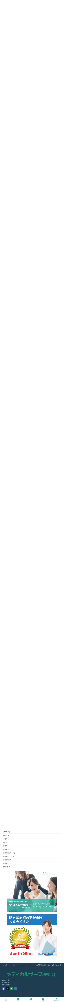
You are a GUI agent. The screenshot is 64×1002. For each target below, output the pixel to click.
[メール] (11, 988)
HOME (18, 1000)
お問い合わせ (55, 965)
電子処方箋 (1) (6, 867)
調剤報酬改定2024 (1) (8, 860)
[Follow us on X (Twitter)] (7, 988)
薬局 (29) (5, 839)
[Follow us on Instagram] (15, 988)
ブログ (43, 1000)
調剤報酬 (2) (6, 849)
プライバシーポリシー (27, 965)
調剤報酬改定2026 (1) (8, 863)
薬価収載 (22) (6, 832)
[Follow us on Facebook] (3, 988)
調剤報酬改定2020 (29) (9, 853)
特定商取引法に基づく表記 (43, 965)
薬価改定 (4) (6, 835)
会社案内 (5, 965)
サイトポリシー (15, 965)
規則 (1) (5, 842)
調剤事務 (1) (6, 846)
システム (30, 1000)
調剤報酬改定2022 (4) (8, 856)
